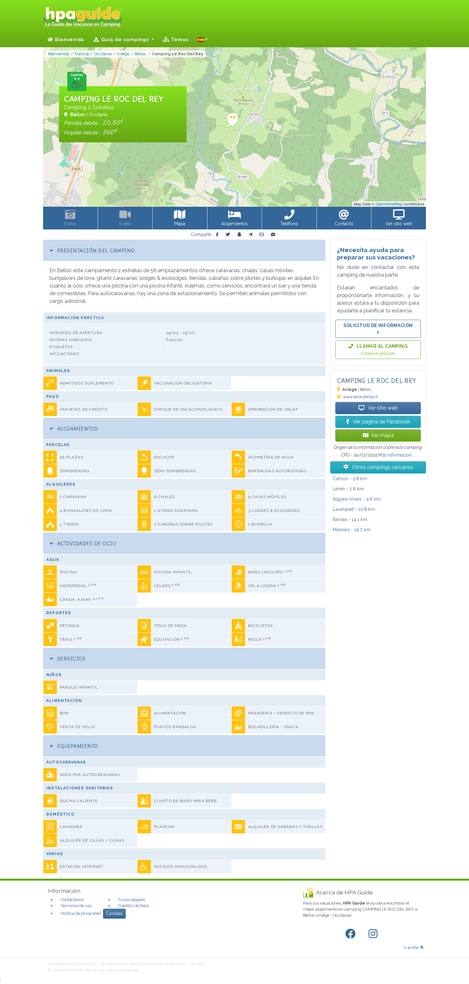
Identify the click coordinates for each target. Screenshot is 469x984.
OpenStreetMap (389, 203)
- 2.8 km (350, 478)
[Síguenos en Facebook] (351, 933)
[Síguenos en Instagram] (374, 934)
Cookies (114, 913)
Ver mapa (382, 435)
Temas (179, 39)
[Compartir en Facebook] (217, 235)
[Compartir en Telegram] (250, 235)
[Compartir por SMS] (273, 235)
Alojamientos (77, 428)
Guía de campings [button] (125, 39)
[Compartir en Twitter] (228, 235)
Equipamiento (77, 746)
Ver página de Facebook (381, 422)
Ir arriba (411, 947)
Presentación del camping (95, 250)
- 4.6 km (357, 499)
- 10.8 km (354, 509)
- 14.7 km (351, 529)
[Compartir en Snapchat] (239, 235)
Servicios (71, 658)
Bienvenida (68, 39)
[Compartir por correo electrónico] (262, 235)
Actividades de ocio (86, 543)
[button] (202, 39)
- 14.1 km (350, 519)
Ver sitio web (382, 408)
